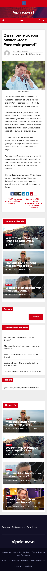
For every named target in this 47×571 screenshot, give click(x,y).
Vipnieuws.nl (23, 12)
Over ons (6, 527)
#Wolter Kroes (35, 54)
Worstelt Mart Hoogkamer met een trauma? (23, 289)
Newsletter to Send (28, 560)
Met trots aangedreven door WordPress (16, 552)
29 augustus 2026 (16, 429)
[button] (39, 20)
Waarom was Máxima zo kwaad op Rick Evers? (21, 239)
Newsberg (41, 552)
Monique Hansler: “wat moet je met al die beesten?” (20, 265)
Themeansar (25, 555)
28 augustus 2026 (16, 506)
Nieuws (8, 235)
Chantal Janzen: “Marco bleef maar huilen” (23, 371)
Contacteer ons (18, 527)
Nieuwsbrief (40, 560)
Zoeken (8, 309)
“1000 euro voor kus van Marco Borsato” (15, 201)
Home (4, 560)
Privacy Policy (28, 566)
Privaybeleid (32, 527)
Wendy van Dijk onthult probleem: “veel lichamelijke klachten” (32, 203)
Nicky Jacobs (22, 51)
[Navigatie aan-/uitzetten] (21, 20)
